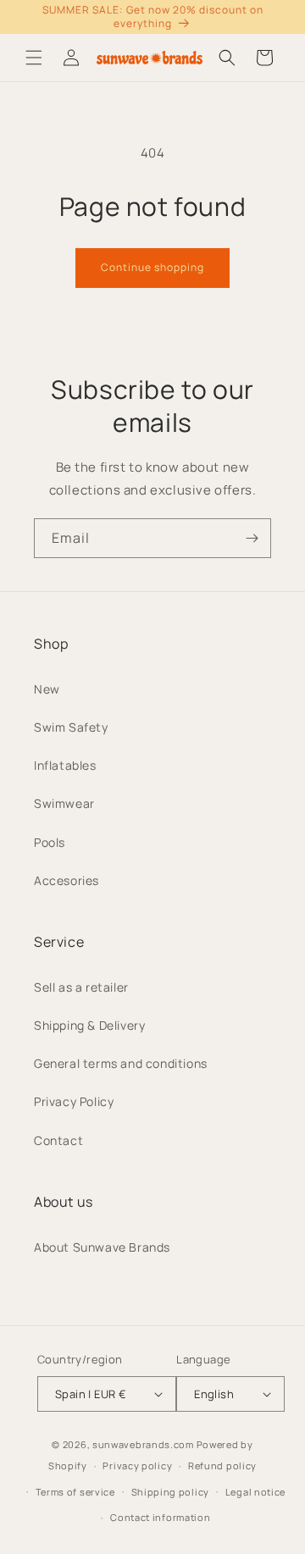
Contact (58, 1140)
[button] (34, 57)
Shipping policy (170, 1491)
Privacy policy (137, 1465)
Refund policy (222, 1465)
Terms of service (75, 1491)
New (47, 689)
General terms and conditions (121, 1063)
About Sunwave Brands (102, 1247)
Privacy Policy (74, 1101)
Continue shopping (152, 267)
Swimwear (64, 803)
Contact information (160, 1517)
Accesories (66, 880)
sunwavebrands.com (143, 1444)
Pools (49, 842)
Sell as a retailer (81, 987)
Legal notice (255, 1491)
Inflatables (65, 765)
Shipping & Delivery (89, 1025)
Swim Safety (71, 727)
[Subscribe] (251, 538)
